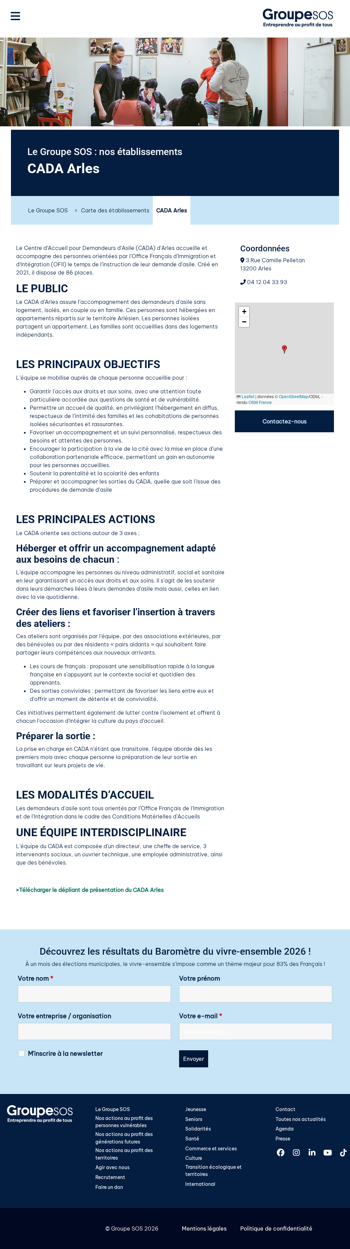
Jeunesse (195, 1109)
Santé (192, 1139)
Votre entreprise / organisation (64, 1016)
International (200, 1184)
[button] (284, 349)
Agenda (284, 1129)
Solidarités (198, 1129)
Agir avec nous (112, 1167)
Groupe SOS (127, 1228)
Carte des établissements (115, 210)
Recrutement (110, 1177)
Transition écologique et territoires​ (213, 1171)
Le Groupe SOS (48, 210)
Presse (282, 1139)
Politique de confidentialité (276, 1228)
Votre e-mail (200, 1016)
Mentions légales (204, 1228)
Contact (285, 1109)
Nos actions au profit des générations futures (124, 1138)
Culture (193, 1158)
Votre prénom (199, 978)
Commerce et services (211, 1149)
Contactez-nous (284, 421)
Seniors (193, 1119)
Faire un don (109, 1187)
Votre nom (35, 978)
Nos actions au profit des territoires (124, 1154)
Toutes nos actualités (300, 1119)
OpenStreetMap (293, 396)
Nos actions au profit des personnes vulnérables (124, 1122)
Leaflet (247, 396)
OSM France (260, 402)
